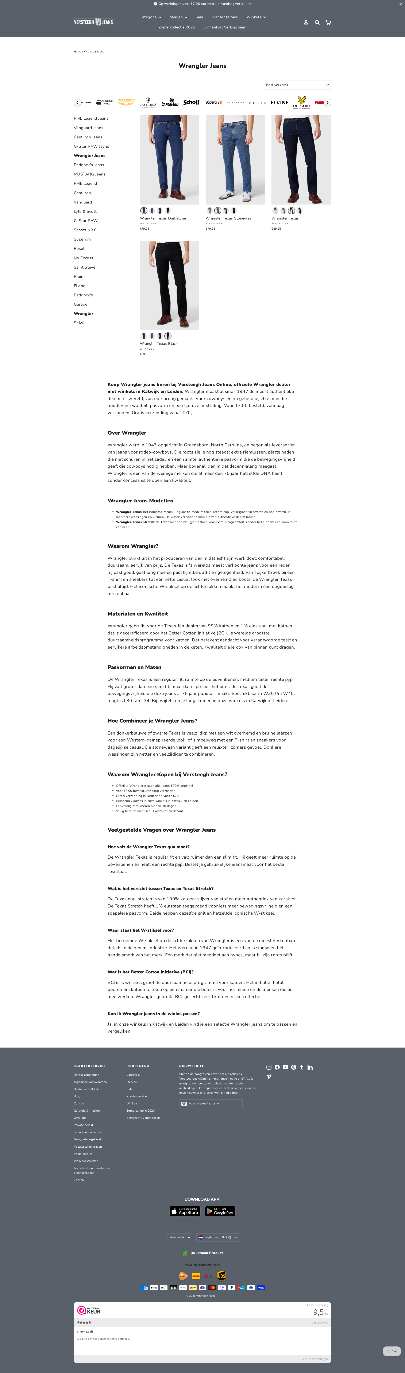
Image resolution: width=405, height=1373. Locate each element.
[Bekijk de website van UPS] (221, 1276)
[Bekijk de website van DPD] (209, 1276)
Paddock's (83, 295)
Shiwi (79, 323)
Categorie (148, 17)
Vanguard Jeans (88, 128)
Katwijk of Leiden (269, 701)
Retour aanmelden (86, 1075)
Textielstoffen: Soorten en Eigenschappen (92, 1170)
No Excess (83, 258)
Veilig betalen (83, 1154)
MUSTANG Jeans (89, 174)
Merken (177, 17)
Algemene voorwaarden (90, 1082)
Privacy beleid (83, 1125)
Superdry (82, 239)
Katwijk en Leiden (170, 1024)
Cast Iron (82, 193)
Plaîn (78, 276)
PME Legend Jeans (91, 118)
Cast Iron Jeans (88, 137)
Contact (79, 1103)
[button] (144, 210)
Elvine (79, 286)
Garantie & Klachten (87, 1111)
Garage (80, 304)
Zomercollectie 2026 (177, 27)
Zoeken (79, 1180)
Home (78, 52)
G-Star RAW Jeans (91, 146)
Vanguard (83, 202)
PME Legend (85, 183)
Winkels (254, 17)
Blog (77, 1096)
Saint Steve (84, 267)
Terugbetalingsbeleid (88, 1139)
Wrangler (83, 313)
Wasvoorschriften (86, 1161)
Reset (79, 248)
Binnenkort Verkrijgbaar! (225, 27)
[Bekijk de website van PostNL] (183, 1276)
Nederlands (176, 1237)
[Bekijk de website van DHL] (196, 1276)
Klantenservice (225, 17)
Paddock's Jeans (89, 165)
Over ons (80, 1118)
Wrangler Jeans (89, 155)
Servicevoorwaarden (88, 1132)
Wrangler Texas (129, 512)
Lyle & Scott (85, 211)
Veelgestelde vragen (88, 1147)
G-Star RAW (86, 220)
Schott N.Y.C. (86, 230)
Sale (200, 17)
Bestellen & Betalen (87, 1089)
